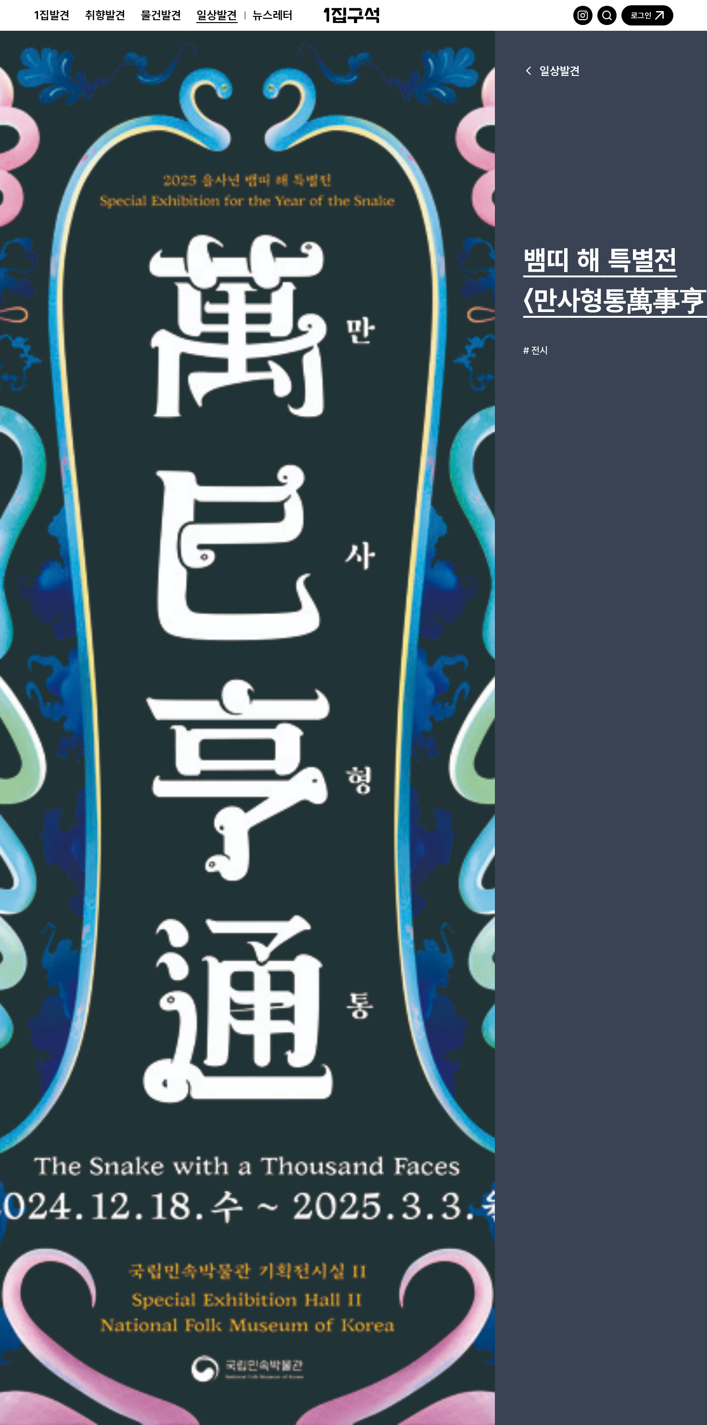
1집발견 (52, 15)
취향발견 (105, 15)
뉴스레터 (272, 15)
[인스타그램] (583, 15)
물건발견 (161, 15)
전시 (539, 350)
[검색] (607, 15)
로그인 (641, 15)
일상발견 (217, 15)
